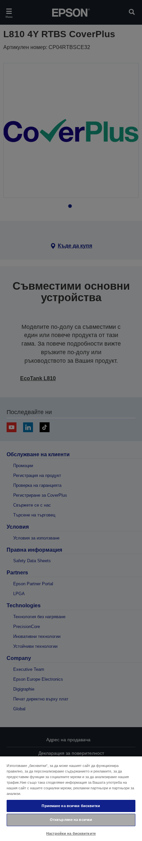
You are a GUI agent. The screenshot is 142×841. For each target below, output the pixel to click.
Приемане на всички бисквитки (71, 806)
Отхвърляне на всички (71, 820)
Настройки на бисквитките (71, 833)
